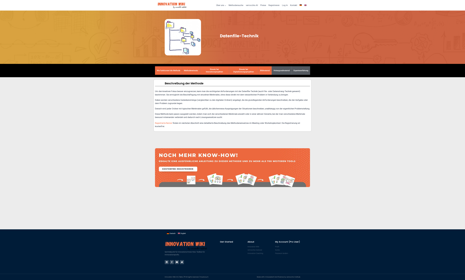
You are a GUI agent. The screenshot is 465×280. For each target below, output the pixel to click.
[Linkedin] (167, 262)
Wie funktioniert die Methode (168, 70)
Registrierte (160, 123)
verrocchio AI (252, 5)
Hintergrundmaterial (282, 70)
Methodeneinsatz (191, 70)
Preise (263, 5)
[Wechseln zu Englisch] (305, 5)
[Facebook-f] (172, 262)
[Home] (182, 262)
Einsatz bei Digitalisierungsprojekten (243, 70)
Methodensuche (236, 5)
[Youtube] (177, 262)
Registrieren (273, 5)
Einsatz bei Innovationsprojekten (214, 70)
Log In (285, 5)
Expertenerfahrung (301, 70)
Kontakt (293, 5)
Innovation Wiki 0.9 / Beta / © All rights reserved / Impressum (187, 277)
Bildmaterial (265, 70)
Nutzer (169, 123)
